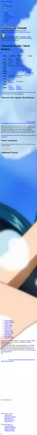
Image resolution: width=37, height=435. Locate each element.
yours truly (4, 137)
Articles (6, 20)
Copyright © (4, 340)
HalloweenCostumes (10, 416)
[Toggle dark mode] (5, 9)
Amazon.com (8, 415)
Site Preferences (6, 400)
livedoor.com (19, 94)
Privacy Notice (31, 340)
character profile (26, 37)
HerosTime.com (8, 418)
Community (7, 18)
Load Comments (6, 148)
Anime (6, 13)
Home (6, 12)
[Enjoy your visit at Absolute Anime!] (14, 29)
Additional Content (9, 430)
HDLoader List (8, 336)
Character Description (10, 427)
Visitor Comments (9, 429)
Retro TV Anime (9, 17)
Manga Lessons (5, 342)
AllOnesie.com (8, 421)
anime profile (14, 37)
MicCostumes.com (9, 420)
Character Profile (9, 426)
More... (6, 21)
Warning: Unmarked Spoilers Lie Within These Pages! (16, 32)
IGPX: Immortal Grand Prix (12, 87)
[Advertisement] (18, 236)
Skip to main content (6, 1)
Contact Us (23, 340)
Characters (7, 15)
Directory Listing (9, 337)
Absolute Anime (8, 6)
